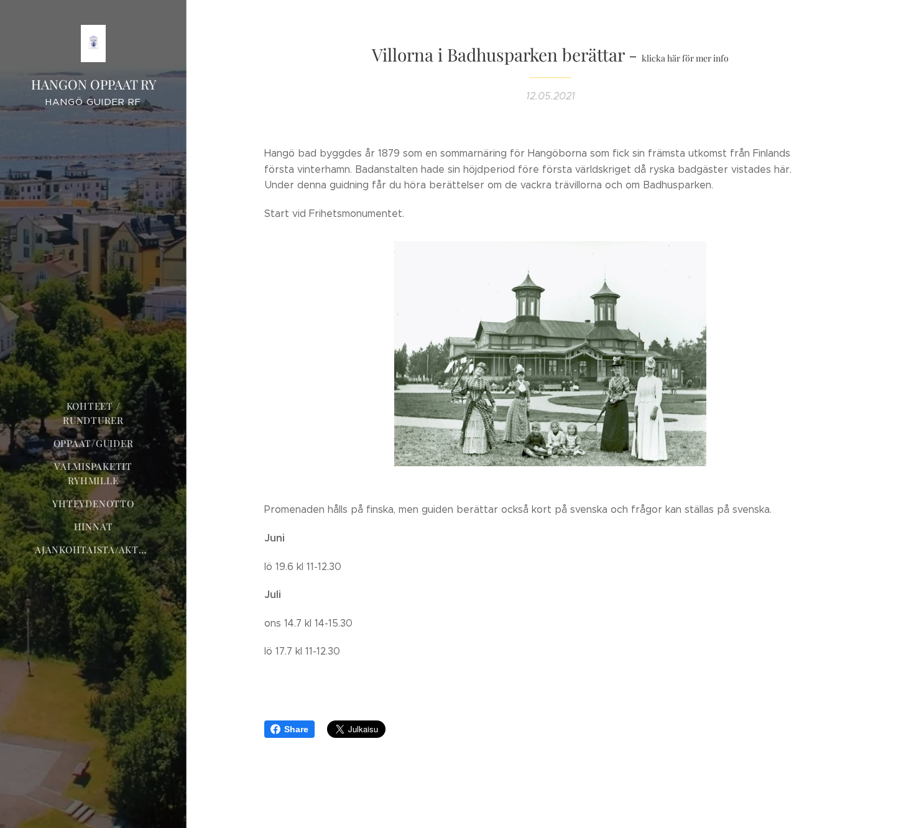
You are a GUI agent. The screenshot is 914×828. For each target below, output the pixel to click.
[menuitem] (93, 413)
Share (296, 729)
